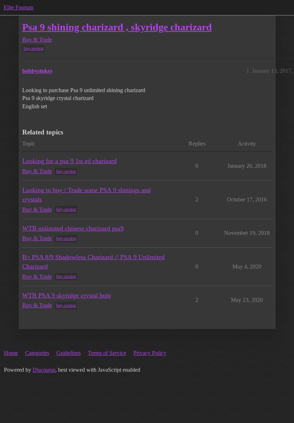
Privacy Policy (149, 353)
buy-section (33, 48)
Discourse (44, 370)
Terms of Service (107, 353)
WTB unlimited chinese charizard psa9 (73, 228)
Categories (37, 353)
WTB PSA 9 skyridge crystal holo (66, 295)
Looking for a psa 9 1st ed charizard (69, 161)
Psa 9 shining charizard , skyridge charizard (117, 27)
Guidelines (68, 353)
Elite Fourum (18, 7)
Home (11, 353)
